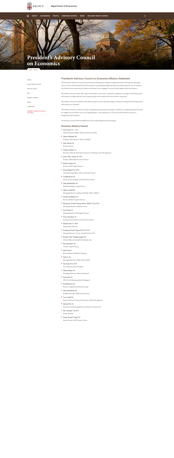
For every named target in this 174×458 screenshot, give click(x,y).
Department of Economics (64, 6)
